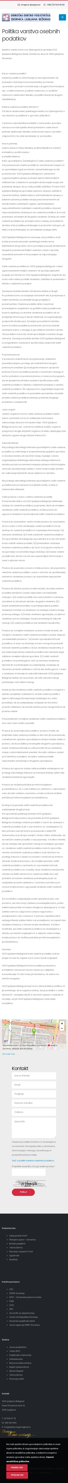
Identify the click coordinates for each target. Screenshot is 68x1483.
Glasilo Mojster (16, 1371)
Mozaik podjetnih (17, 1243)
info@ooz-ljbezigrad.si (30, 4)
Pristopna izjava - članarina (22, 1239)
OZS (11, 1289)
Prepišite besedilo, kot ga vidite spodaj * (33, 1166)
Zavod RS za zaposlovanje (21, 1313)
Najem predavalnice (19, 1367)
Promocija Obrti (16, 1379)
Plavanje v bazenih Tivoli (21, 1251)
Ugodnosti (14, 1255)
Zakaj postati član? (18, 1235)
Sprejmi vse (17, 1475)
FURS (11, 1301)
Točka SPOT (14, 1351)
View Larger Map (8, 1054)
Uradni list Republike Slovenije (23, 1317)
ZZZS (11, 1305)
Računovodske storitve (20, 1363)
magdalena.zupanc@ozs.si (17, 1427)
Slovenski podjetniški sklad (22, 1321)
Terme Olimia (15, 1247)
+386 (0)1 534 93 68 (55, 4)
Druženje (13, 1259)
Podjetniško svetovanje (20, 1355)
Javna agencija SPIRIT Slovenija (24, 1325)
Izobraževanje (15, 1359)
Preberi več (17, 1467)
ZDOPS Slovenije (16, 1293)
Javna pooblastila (17, 1347)
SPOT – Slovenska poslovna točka (25, 1297)
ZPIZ (11, 1309)
